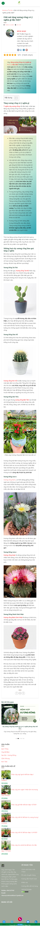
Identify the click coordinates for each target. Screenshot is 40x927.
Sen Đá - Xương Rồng (8, 755)
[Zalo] (21, 50)
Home (4, 10)
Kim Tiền (4, 762)
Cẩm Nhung (5, 758)
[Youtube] (26, 50)
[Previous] (2, 719)
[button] (3, 3)
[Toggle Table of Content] (15, 97)
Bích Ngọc (21, 31)
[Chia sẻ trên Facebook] (16, 693)
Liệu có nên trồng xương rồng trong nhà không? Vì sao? (20, 726)
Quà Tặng (4, 749)
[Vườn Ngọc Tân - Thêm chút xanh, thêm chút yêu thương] (19, 3)
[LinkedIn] (24, 50)
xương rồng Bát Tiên (22, 400)
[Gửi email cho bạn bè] (20, 693)
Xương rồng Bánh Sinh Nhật (13, 617)
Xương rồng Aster (10, 555)
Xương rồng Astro (10, 480)
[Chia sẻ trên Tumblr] (23, 693)
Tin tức (10, 10)
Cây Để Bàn (5, 752)
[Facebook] (18, 50)
